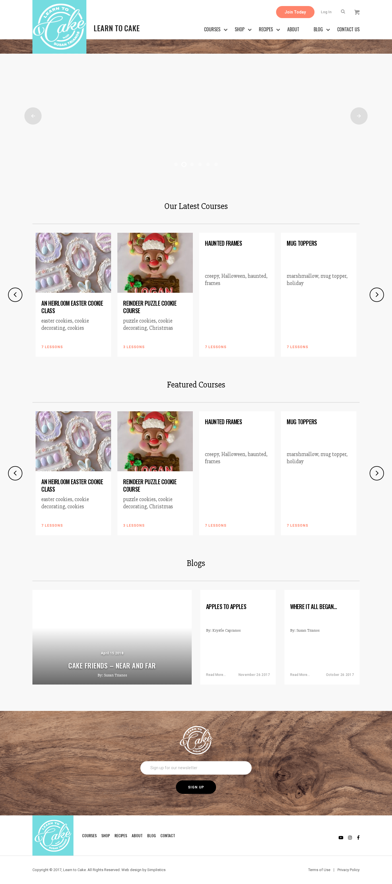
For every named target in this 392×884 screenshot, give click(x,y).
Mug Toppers (302, 243)
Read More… (216, 675)
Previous (33, 116)
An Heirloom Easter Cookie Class (72, 307)
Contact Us (348, 29)
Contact (167, 835)
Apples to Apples (226, 606)
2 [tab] (184, 164)
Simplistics (156, 870)
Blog (318, 29)
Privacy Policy (348, 870)
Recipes (266, 29)
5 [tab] (208, 164)
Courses (212, 29)
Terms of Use (319, 870)
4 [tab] (200, 164)
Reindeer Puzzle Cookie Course (149, 307)
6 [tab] (216, 164)
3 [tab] (192, 164)
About (293, 29)
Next (359, 116)
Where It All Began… (313, 606)
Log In (326, 12)
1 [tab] (176, 164)
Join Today (295, 12)
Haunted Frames (223, 243)
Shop (239, 29)
